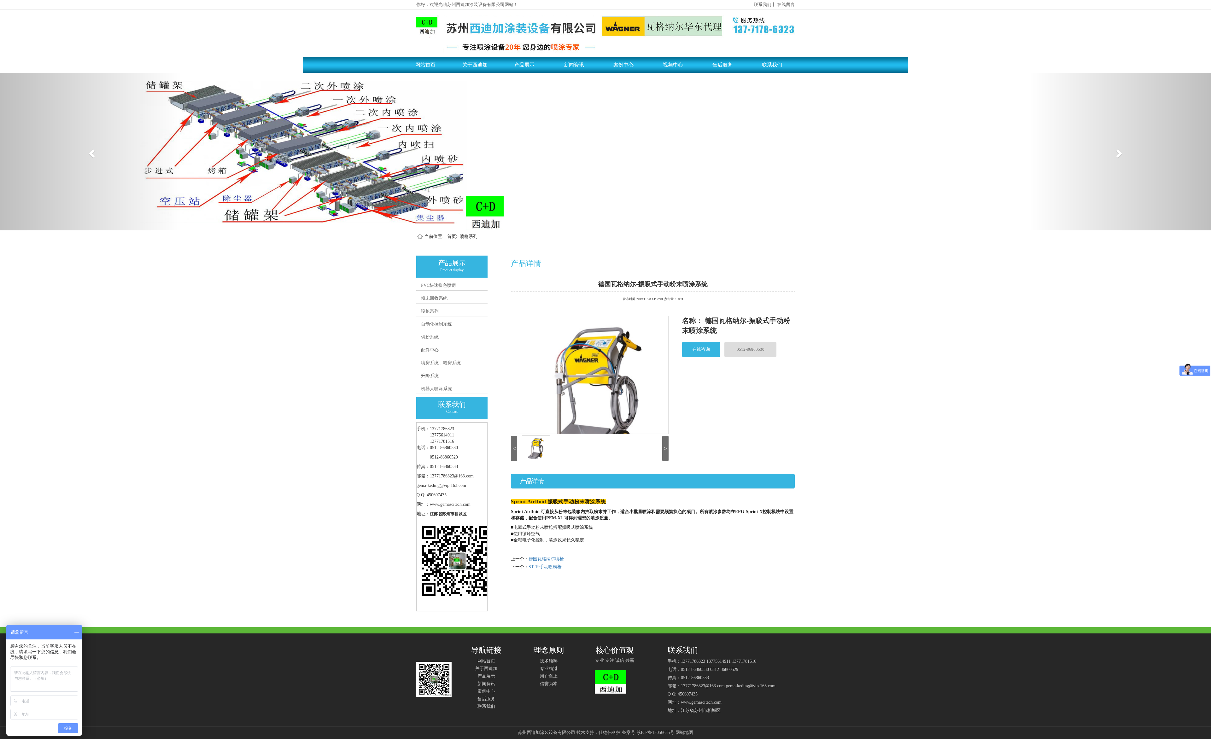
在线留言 (786, 4)
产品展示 (524, 64)
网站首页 (425, 64)
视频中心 (673, 64)
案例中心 (623, 64)
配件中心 (430, 350)
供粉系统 (430, 337)
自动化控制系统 (436, 324)
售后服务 (722, 64)
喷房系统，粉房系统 (441, 363)
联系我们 (772, 64)
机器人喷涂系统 (436, 388)
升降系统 (430, 375)
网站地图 (684, 732)
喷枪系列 (468, 236)
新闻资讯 (574, 64)
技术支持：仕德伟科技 (598, 732)
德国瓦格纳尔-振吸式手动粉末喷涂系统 (653, 283)
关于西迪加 (475, 64)
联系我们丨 (765, 4)
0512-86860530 (750, 349)
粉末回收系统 (434, 298)
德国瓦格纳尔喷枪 (546, 559)
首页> (453, 236)
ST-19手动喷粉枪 (545, 566)
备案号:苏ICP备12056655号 (648, 732)
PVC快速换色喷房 (438, 285)
